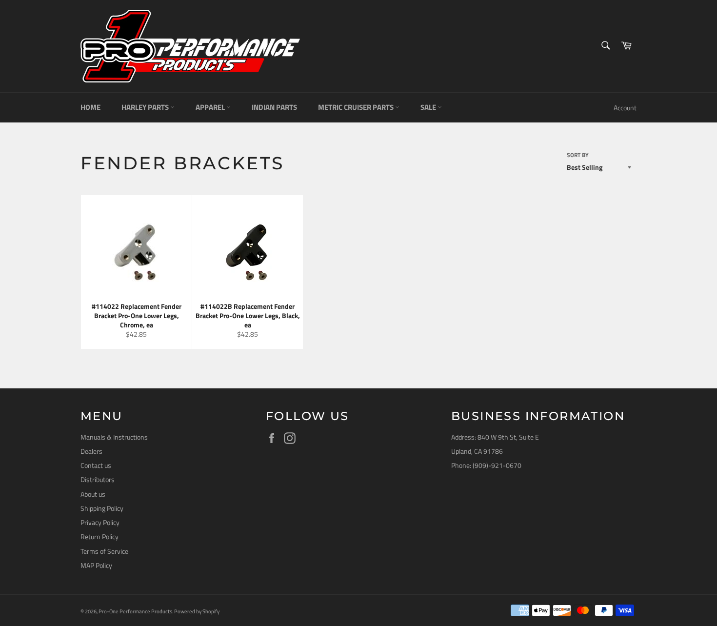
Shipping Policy (101, 508)
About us (92, 494)
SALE (429, 107)
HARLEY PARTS (145, 107)
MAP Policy (96, 565)
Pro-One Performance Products (135, 611)
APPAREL (211, 107)
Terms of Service (104, 551)
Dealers (91, 451)
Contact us (95, 465)
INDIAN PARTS (274, 107)
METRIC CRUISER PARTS (356, 107)
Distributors (97, 479)
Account (625, 107)
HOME (90, 107)
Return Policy (99, 536)
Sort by (578, 155)
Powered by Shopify (196, 611)
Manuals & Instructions (114, 437)
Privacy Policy (100, 522)
